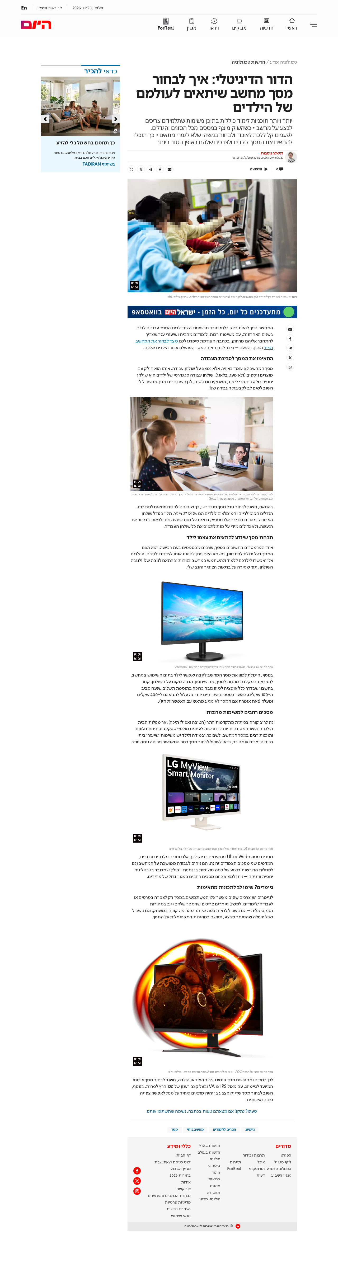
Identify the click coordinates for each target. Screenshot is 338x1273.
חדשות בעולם (209, 1152)
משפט (215, 1186)
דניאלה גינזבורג (272, 153)
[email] (169, 169)
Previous (45, 119)
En (24, 7)
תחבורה (213, 1193)
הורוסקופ (257, 1169)
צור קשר (184, 1189)
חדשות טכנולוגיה (248, 62)
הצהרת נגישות (179, 1209)
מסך (174, 1129)
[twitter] (141, 169)
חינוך (216, 1173)
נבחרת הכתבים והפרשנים (169, 1196)
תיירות (235, 1162)
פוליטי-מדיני (209, 1199)
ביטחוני (214, 1166)
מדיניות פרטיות (178, 1202)
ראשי (292, 28)
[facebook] (160, 169)
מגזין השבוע (281, 1175)
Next (116, 119)
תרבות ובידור (254, 1155)
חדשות (266, 28)
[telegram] (150, 169)
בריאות (214, 1179)
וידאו (214, 28)
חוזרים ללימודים (224, 1129)
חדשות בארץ (209, 1146)
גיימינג (250, 1129)
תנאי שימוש (181, 1216)
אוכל (261, 1162)
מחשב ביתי (195, 1129)
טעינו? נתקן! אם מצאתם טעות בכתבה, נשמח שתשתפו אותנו (202, 1111)
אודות (186, 1182)
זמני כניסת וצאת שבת (172, 1162)
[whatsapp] (131, 169)
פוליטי (215, 1159)
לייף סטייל (282, 1162)
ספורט (286, 1155)
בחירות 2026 (180, 1175)
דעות (260, 1175)
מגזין (191, 28)
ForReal (166, 28)
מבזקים (239, 28)
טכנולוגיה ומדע (283, 62)
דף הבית (183, 1155)
